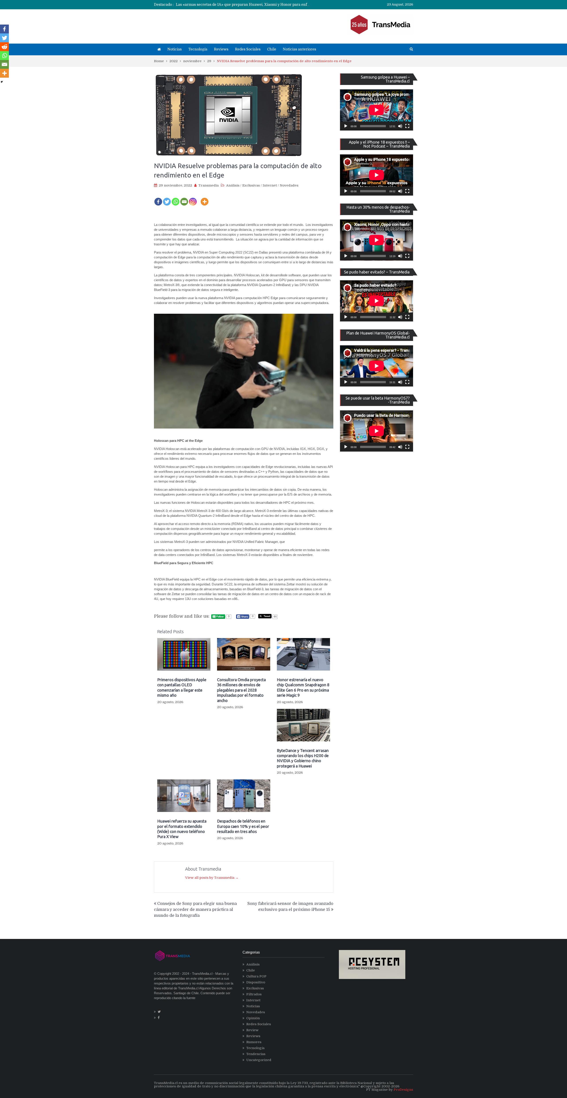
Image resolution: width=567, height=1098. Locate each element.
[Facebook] (158, 199)
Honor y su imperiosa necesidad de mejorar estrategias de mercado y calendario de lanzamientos (261, 5)
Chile (271, 49)
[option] (242, 4)
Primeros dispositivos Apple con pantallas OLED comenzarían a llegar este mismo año (181, 687)
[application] (376, 110)
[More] (204, 199)
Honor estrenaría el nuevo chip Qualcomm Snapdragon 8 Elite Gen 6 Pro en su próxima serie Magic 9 (303, 687)
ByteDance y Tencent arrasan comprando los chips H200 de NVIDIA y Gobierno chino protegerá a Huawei (303, 758)
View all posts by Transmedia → (212, 878)
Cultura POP (256, 976)
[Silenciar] (400, 126)
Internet (270, 185)
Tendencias (255, 1054)
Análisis (232, 185)
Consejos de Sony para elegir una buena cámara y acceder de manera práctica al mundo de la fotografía (195, 909)
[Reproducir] (346, 126)
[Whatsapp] (175, 199)
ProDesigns (403, 1090)
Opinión (253, 1018)
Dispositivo (255, 982)
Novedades (289, 185)
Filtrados (254, 994)
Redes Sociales (247, 49)
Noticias (174, 49)
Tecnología (197, 49)
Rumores (253, 1042)
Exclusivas (251, 185)
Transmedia (208, 185)
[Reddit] (4, 46)
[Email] (184, 199)
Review (252, 1030)
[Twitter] (167, 199)
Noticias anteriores (299, 49)
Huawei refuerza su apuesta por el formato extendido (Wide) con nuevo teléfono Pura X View (181, 829)
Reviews (221, 49)
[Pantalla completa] (407, 126)
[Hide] (2, 82)
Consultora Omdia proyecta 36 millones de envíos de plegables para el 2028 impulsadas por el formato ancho (241, 690)
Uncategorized (258, 1060)
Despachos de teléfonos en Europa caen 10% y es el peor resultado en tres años (243, 826)
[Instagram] (193, 199)
